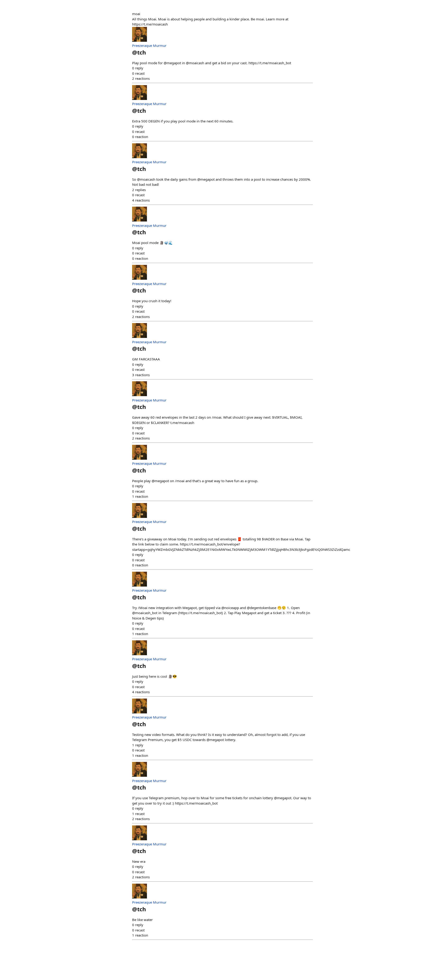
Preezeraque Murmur (149, 45)
